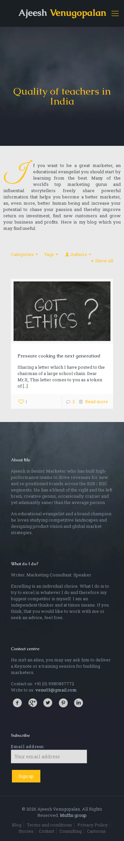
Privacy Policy (92, 825)
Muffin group (73, 815)
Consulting (71, 831)
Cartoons (96, 831)
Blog (16, 825)
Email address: (27, 746)
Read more (96, 401)
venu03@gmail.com (56, 690)
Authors (78, 254)
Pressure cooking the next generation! (59, 356)
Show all (104, 261)
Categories (22, 254)
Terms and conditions (49, 825)
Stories (26, 831)
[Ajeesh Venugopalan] (62, 13)
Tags (49, 254)
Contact (46, 831)
